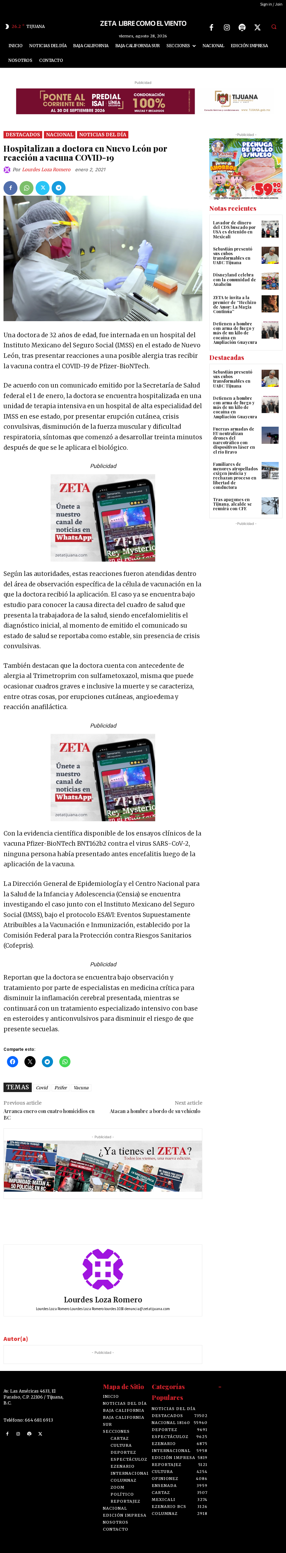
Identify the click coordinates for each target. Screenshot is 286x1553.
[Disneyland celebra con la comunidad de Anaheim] (270, 281)
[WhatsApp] (26, 188)
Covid (41, 1087)
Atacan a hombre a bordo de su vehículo (156, 1111)
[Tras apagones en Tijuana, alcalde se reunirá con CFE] (270, 505)
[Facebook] (211, 28)
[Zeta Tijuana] (143, 23)
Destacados (23, 134)
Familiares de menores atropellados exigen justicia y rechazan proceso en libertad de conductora (235, 475)
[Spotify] (242, 28)
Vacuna (81, 1087)
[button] (274, 26)
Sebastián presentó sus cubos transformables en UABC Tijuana (232, 256)
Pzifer (60, 1087)
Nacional (59, 134)
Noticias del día (102, 134)
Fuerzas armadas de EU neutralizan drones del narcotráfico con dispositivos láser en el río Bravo (234, 440)
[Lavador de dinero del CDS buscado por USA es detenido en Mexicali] (270, 229)
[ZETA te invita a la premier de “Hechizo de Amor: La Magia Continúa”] (270, 303)
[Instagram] (227, 28)
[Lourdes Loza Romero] (8, 169)
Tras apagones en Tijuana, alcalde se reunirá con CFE (232, 504)
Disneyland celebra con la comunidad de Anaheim (234, 279)
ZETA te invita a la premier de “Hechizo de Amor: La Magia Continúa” (234, 304)
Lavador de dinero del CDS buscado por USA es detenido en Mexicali (234, 229)
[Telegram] (59, 188)
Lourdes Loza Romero (46, 170)
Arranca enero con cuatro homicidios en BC (49, 1114)
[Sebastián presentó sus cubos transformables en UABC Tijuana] (270, 255)
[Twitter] (257, 28)
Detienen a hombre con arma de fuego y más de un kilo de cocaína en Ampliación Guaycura (235, 333)
